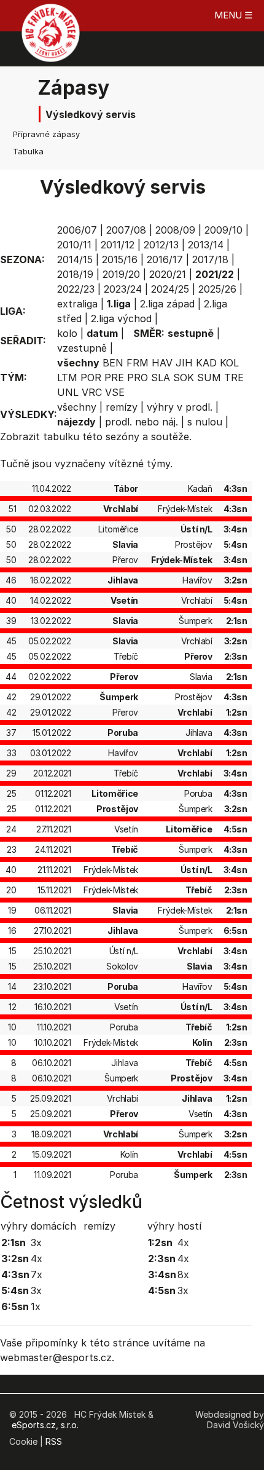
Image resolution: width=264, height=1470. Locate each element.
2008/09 (175, 230)
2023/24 (123, 289)
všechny (76, 407)
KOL (229, 363)
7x (36, 1274)
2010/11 (74, 245)
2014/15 (75, 259)
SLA (160, 377)
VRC (92, 392)
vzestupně (82, 348)
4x (36, 1258)
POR (90, 377)
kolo (67, 333)
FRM (137, 363)
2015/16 (120, 259)
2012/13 (161, 245)
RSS (53, 1441)
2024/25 (170, 289)
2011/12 (117, 245)
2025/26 (217, 289)
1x (36, 1306)
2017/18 (210, 259)
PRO (137, 377)
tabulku (61, 436)
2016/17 (165, 259)
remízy (122, 407)
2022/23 (76, 289)
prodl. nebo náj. (141, 422)
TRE (234, 377)
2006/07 (77, 230)
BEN (113, 363)
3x (36, 1242)
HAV (162, 363)
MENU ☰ (233, 15)
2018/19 (75, 274)
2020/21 (167, 274)
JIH (184, 363)
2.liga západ (167, 304)
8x (183, 1274)
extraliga (77, 304)
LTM (67, 377)
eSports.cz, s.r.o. (45, 1425)
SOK (183, 377)
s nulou (204, 422)
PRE (114, 377)
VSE (115, 392)
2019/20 (121, 274)
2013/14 (205, 245)
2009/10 (223, 230)
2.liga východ (121, 318)
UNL (68, 392)
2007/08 (126, 230)
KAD (206, 363)
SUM (209, 377)
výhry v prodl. (179, 407)
